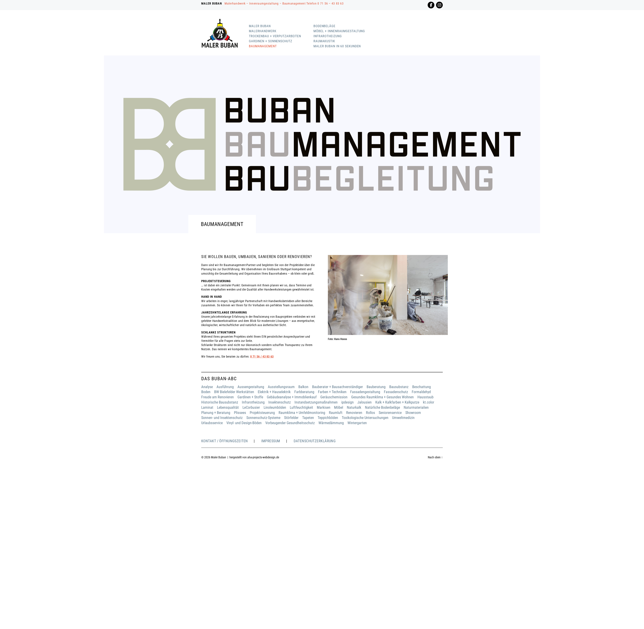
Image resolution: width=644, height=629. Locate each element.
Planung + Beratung (215, 413)
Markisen (323, 407)
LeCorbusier (251, 407)
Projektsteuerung (262, 413)
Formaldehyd (421, 392)
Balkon (303, 387)
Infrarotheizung (327, 36)
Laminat (207, 407)
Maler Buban (260, 26)
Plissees (240, 413)
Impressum (270, 441)
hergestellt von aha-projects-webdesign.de (254, 457)
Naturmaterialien (416, 407)
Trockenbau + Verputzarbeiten (275, 36)
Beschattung (421, 387)
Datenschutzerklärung (315, 441)
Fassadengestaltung (365, 392)
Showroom (413, 413)
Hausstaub (425, 397)
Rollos (370, 413)
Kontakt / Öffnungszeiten (224, 441)
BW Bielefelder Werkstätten (234, 392)
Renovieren (354, 413)
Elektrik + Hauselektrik (274, 392)
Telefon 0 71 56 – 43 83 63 (325, 3)
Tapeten (308, 418)
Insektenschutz (279, 402)
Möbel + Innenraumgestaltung (339, 31)
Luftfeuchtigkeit (301, 407)
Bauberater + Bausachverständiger (337, 387)
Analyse (207, 387)
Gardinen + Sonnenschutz (270, 41)
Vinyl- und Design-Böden (244, 423)
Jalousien (364, 402)
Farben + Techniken (332, 392)
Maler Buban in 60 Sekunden (337, 46)
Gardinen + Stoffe (250, 397)
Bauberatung (376, 387)
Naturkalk (354, 407)
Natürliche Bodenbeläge (382, 407)
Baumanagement (263, 46)
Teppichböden (328, 418)
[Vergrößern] (443, 259)
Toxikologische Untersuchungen (365, 418)
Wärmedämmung (331, 423)
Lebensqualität (228, 407)
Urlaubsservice (212, 423)
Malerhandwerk (262, 31)
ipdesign (347, 402)
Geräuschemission (333, 397)
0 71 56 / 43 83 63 (262, 356)
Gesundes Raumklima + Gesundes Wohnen (382, 397)
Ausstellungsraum (281, 387)
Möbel (338, 407)
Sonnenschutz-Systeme (263, 418)
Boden (205, 392)
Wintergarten (357, 423)
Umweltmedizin (403, 418)
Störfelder (291, 418)
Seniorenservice (390, 413)
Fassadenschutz (396, 392)
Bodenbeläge (324, 26)
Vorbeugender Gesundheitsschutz (290, 423)
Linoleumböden (275, 407)
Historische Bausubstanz (219, 402)
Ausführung (225, 387)
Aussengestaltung (250, 387)
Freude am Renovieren (217, 397)
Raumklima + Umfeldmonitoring (302, 413)
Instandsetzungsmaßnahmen (316, 402)
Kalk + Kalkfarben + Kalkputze (397, 402)
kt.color (428, 402)
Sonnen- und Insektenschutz (222, 418)
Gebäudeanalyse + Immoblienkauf (292, 397)
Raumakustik (324, 41)
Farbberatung (304, 392)
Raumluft (335, 413)
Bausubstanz (399, 387)
